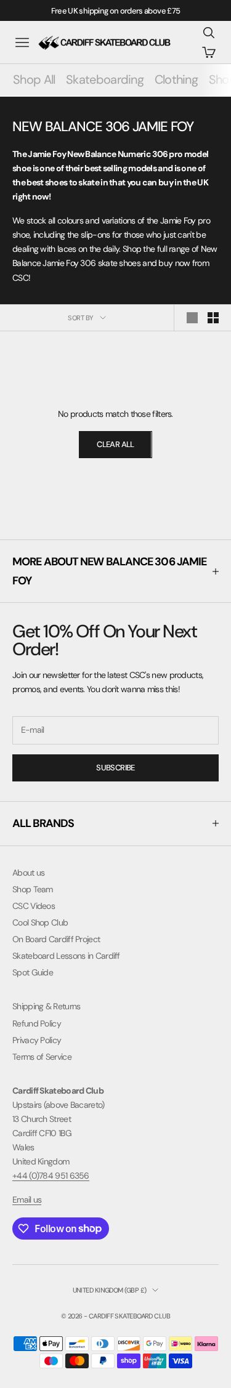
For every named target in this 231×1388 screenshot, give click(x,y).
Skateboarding (105, 79)
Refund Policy (36, 1023)
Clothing (176, 79)
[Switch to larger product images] (192, 318)
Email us (26, 1199)
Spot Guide (32, 972)
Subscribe (115, 767)
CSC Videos (33, 905)
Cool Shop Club (40, 922)
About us (28, 872)
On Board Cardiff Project (56, 939)
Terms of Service (41, 1056)
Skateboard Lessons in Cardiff (66, 955)
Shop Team (32, 889)
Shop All (34, 79)
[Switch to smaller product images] (213, 318)
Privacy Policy (36, 1040)
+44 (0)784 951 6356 (50, 1175)
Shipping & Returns (46, 1006)
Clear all (115, 444)
